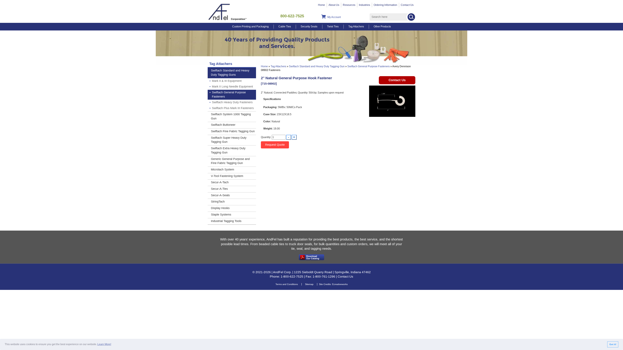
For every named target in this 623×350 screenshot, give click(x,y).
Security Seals (309, 26)
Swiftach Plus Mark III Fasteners (233, 108)
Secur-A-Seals (220, 195)
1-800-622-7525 (292, 276)
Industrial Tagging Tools (226, 221)
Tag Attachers (356, 26)
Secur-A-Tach (220, 182)
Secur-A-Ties (219, 188)
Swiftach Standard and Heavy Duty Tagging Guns (230, 72)
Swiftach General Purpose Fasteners (368, 66)
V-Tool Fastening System (227, 176)
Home (321, 5)
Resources (349, 5)
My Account (334, 17)
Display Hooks (220, 208)
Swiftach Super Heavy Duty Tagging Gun (228, 140)
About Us (334, 5)
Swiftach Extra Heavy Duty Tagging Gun (228, 150)
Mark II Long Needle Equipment (232, 86)
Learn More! (104, 344)
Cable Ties (284, 26)
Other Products (382, 26)
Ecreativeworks (340, 284)
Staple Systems (221, 214)
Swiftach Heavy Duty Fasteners (232, 102)
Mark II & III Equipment (227, 80)
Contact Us (407, 5)
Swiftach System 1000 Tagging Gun (231, 116)
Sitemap (309, 284)
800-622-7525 (292, 16)
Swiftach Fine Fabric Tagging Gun (233, 131)
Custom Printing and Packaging (250, 26)
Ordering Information (385, 5)
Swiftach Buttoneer (223, 124)
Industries (364, 5)
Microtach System (222, 169)
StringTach (218, 201)
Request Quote (275, 144)
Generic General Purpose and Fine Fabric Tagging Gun (230, 161)
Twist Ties (333, 26)
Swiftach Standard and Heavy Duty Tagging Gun (317, 66)
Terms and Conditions (286, 284)
